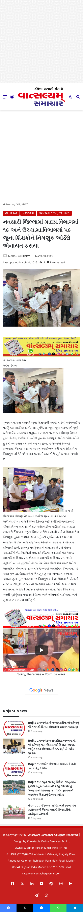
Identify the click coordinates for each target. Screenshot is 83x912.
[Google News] (41, 690)
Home (9, 204)
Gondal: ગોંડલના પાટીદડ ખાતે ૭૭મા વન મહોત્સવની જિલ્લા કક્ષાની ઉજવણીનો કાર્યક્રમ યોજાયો (52, 809)
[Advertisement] (41, 41)
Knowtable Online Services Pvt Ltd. (49, 841)
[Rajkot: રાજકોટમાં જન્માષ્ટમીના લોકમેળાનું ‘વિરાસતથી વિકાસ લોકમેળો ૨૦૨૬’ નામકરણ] (14, 728)
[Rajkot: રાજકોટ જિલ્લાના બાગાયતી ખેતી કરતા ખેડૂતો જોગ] (14, 769)
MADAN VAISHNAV (19, 255)
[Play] (41, 650)
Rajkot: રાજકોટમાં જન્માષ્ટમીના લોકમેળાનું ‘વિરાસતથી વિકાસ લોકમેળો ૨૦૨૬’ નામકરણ (53, 725)
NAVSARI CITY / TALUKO (54, 213)
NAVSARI (28, 213)
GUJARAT (22, 204)
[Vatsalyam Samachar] (41, 97)
